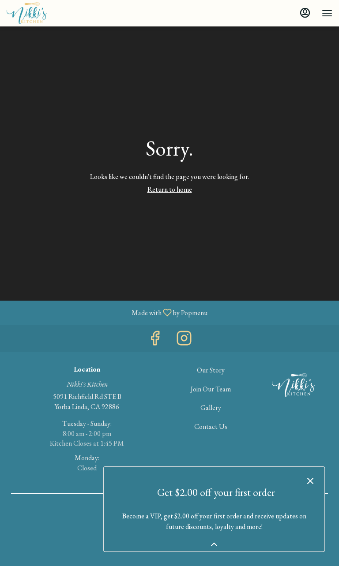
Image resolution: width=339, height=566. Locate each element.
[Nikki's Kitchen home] (46, 13)
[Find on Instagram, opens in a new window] (184, 340)
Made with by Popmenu (107, 312)
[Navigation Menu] (327, 13)
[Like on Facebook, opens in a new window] (155, 340)
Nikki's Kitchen (293, 385)
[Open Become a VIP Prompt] (214, 544)
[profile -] (305, 12)
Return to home (169, 189)
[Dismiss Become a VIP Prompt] (310, 481)
